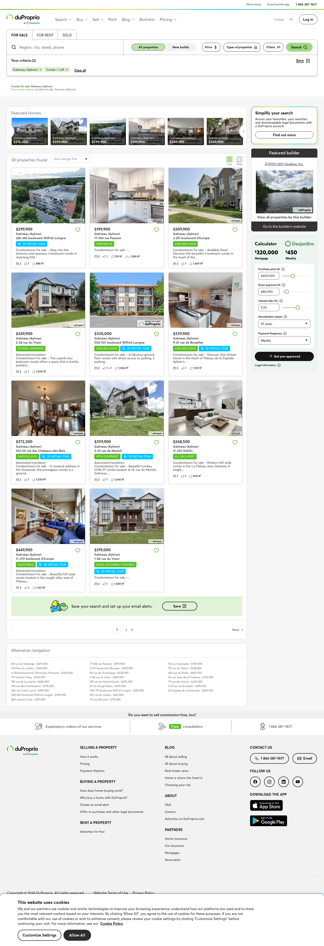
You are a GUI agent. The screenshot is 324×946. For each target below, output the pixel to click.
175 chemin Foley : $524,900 (28, 677)
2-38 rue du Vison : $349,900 (107, 677)
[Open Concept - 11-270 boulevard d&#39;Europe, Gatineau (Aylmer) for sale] (48, 516)
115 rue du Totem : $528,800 (184, 668)
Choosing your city (178, 785)
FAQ (168, 805)
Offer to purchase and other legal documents (111, 812)
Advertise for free (92, 832)
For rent (45, 35)
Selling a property (98, 747)
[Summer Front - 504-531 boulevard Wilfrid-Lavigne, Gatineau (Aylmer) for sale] (127, 300)
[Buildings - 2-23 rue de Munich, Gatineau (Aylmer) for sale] (127, 408)
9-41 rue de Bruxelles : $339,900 (187, 686)
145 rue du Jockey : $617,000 (106, 694)
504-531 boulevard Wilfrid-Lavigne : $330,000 (117, 690)
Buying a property (97, 781)
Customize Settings (39, 935)
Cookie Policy (111, 923)
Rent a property (95, 822)
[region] (162, 920)
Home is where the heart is (183, 778)
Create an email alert (94, 805)
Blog (170, 747)
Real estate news (176, 771)
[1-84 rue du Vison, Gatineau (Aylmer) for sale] (127, 516)
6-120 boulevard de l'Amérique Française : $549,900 (42, 672)
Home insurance (176, 839)
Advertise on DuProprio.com (184, 819)
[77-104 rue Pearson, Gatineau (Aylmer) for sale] (127, 195)
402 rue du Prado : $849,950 (185, 672)
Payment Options (92, 771)
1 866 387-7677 (306, 4)
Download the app (278, 4)
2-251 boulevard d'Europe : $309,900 (111, 668)
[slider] (292, 276)
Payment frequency (270, 333)
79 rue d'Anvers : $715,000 (105, 699)
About (171, 795)
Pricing (84, 764)
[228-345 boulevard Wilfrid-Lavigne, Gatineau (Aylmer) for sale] (48, 195)
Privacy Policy (143, 893)
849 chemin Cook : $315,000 (28, 699)
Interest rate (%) (268, 300)
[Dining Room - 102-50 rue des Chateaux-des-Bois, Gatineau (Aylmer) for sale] (48, 408)
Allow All (77, 935)
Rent (112, 19)
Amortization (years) (270, 316)
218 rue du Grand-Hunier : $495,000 (111, 681)
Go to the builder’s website (284, 226)
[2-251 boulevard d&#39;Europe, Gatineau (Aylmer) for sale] (205, 195)
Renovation (173, 860)
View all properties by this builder (284, 217)
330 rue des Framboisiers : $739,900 (32, 686)
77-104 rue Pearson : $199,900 (107, 663)
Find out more (284, 135)
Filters (270, 47)
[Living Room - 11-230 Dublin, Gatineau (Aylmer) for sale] (205, 408)
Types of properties (239, 47)
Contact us (261, 747)
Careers (170, 812)
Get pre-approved (287, 356)
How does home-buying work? (101, 791)
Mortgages (172, 853)
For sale (19, 35)
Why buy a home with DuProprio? (103, 798)
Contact (279, 19)
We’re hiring (253, 4)
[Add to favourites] (78, 229)
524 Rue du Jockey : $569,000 (29, 668)
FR (291, 19)
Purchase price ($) (269, 269)
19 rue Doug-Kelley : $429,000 (108, 686)
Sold (67, 35)
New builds (181, 47)
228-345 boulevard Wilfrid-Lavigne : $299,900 (38, 694)
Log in (308, 19)
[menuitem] (121, 759)
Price (208, 47)
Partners (173, 830)
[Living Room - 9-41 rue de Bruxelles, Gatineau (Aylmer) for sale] (205, 300)
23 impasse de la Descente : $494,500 (190, 690)
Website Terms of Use (110, 893)
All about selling (176, 757)
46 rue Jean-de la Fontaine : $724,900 (190, 677)
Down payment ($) (269, 285)
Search (296, 47)
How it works (89, 757)
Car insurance (174, 846)
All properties (148, 47)
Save (177, 606)
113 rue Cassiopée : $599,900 (185, 663)
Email (307, 758)
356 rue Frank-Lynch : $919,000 (30, 690)
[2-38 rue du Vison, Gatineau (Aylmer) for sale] (48, 300)
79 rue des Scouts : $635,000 (185, 681)
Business (147, 19)
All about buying (176, 764)
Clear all (80, 70)
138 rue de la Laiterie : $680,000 (30, 681)
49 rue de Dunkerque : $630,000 (109, 672)
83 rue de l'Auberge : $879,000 (29, 663)
